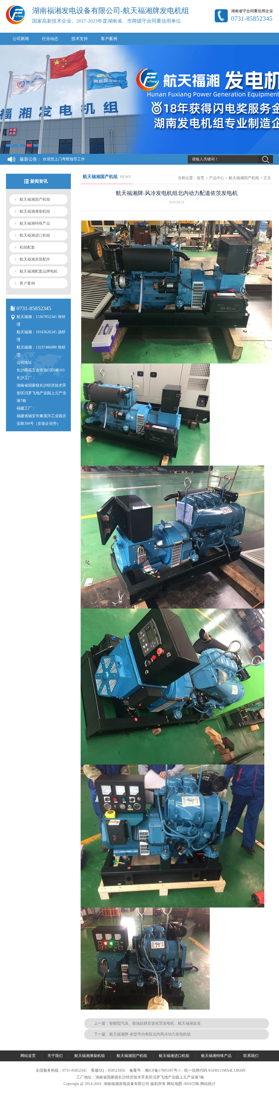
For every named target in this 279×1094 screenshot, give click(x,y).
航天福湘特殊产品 (35, 223)
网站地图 (174, 1084)
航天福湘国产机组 (35, 199)
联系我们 (251, 1056)
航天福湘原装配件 (35, 259)
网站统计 (208, 1084)
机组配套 (27, 247)
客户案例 (109, 38)
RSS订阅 (191, 1084)
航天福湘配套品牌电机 (39, 271)
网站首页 (28, 1056)
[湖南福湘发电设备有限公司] (15, 23)
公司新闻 (21, 38)
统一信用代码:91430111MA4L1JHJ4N (214, 1070)
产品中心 (216, 178)
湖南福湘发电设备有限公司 (126, 1084)
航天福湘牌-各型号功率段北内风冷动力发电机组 (150, 1034)
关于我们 (55, 1056)
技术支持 (79, 38)
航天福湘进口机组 (35, 235)
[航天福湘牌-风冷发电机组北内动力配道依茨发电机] (180, 362)
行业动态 (50, 38)
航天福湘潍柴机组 (35, 211)
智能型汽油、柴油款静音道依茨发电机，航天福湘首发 (155, 1023)
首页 (200, 178)
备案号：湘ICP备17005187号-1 (155, 1070)
